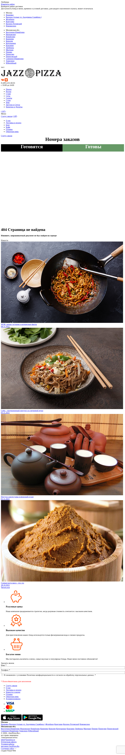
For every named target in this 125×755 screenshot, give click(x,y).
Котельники (11, 43)
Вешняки (10, 15)
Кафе (8, 127)
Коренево (10, 39)
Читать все (5, 587)
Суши (8, 94)
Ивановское (11, 34)
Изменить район (8, 4)
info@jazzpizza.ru (8, 740)
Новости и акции (13, 692)
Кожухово (10, 22)
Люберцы (10, 48)
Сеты (8, 96)
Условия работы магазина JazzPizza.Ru (10, 745)
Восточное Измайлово (15, 32)
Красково (10, 45)
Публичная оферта (8, 742)
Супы (8, 100)
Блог (8, 125)
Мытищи (9, 50)
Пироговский (11, 56)
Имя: (3, 665)
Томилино (10, 61)
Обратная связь (12, 132)
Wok (8, 102)
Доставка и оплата (13, 123)
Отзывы (9, 129)
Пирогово (10, 54)
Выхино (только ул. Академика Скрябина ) (24, 17)
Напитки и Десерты (14, 107)
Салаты (9, 98)
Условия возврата (13, 699)
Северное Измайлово (15, 59)
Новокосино (11, 26)
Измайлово (10, 37)
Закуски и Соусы (13, 105)
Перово (9, 52)
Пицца (8, 89)
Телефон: (5, 670)
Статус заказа (6, 116)
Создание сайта (7, 748)
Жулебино (10, 19)
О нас (8, 121)
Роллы (8, 91)
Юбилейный (11, 63)
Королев (9, 41)
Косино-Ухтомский (14, 24)
